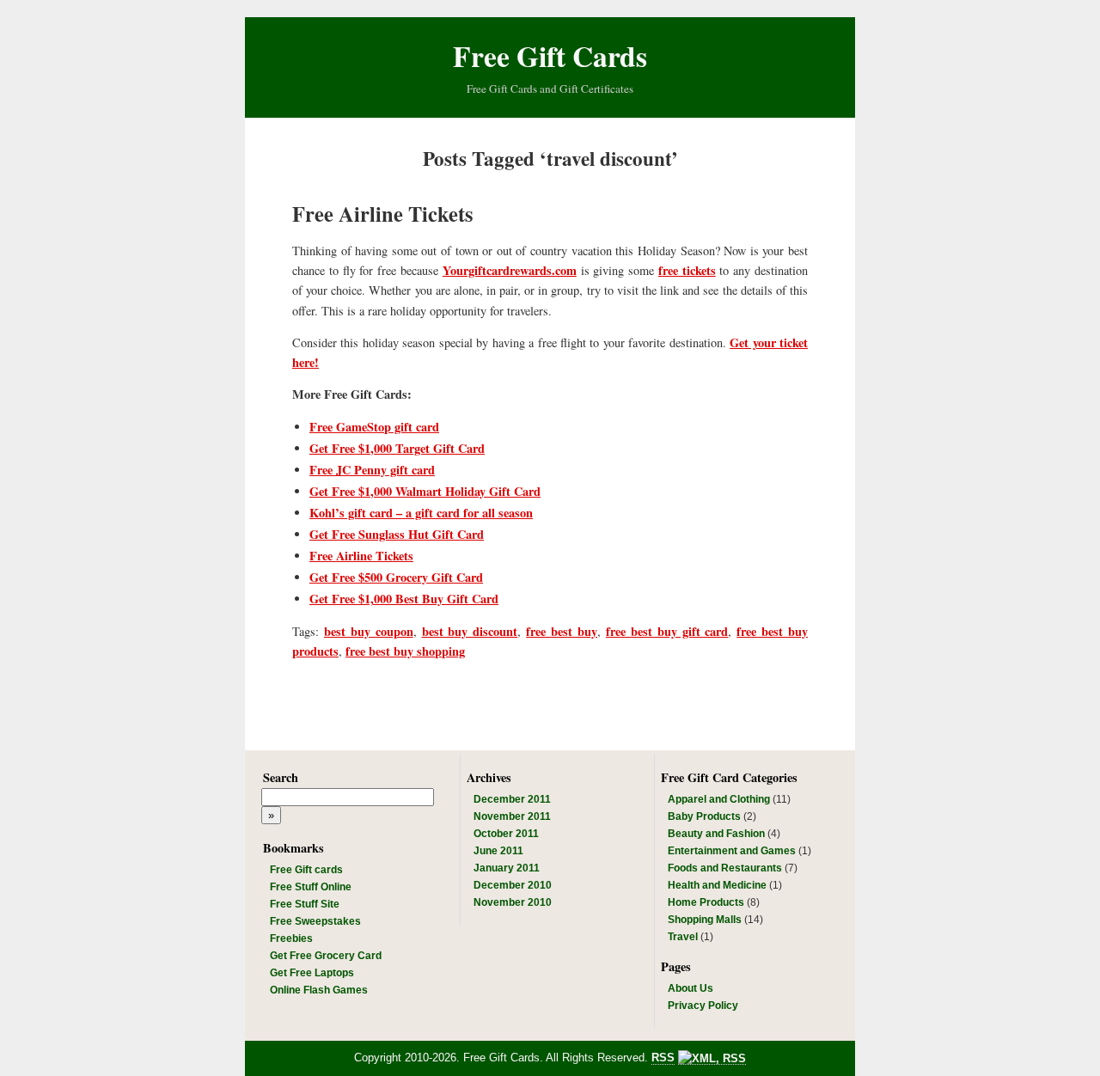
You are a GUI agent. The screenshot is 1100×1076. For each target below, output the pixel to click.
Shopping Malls (705, 920)
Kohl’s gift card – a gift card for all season (421, 513)
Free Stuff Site (304, 904)
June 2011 (498, 851)
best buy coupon (368, 631)
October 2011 (506, 834)
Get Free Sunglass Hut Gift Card (396, 534)
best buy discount (470, 631)
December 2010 (513, 885)
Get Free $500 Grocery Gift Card (396, 577)
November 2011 (512, 816)
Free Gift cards (306, 870)
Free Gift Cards (550, 55)
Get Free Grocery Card (326, 956)
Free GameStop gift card (374, 427)
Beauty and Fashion (716, 834)
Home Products (706, 902)
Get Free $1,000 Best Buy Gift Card (403, 599)
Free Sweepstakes (315, 921)
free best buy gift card (667, 631)
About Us (690, 988)
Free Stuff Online (310, 887)
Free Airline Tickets (383, 214)
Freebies (291, 938)
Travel (683, 937)
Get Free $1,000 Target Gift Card (397, 448)
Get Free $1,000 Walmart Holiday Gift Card (425, 491)
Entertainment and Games (732, 851)
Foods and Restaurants (725, 868)
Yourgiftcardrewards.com (510, 270)
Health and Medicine (717, 885)
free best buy (561, 631)
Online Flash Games (319, 990)
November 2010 (513, 902)
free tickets (687, 270)
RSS (663, 1057)
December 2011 (512, 799)
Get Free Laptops (312, 973)
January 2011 (507, 868)
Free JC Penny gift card (372, 470)
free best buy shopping (405, 651)
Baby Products (704, 816)
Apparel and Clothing (719, 799)
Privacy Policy (703, 1006)
